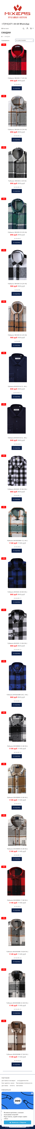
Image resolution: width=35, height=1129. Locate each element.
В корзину (16, 88)
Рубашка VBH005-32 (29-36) (17, 335)
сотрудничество (22, 1080)
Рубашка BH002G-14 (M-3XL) (17, 643)
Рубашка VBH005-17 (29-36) (17, 78)
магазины (19, 1085)
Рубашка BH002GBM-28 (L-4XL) (17, 694)
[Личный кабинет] (27, 28)
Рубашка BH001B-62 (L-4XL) (17, 386)
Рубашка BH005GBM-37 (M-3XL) (17, 1054)
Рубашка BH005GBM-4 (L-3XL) (17, 540)
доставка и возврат (8, 1080)
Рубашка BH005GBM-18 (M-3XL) (17, 951)
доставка (4, 1085)
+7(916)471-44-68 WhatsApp (15, 24)
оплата (12, 1085)
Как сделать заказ (7, 1083)
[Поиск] (23, 28)
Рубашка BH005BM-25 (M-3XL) (17, 797)
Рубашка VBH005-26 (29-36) (17, 129)
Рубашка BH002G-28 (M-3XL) (17, 592)
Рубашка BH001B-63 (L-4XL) (17, 438)
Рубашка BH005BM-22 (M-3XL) (17, 746)
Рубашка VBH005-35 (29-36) (17, 232)
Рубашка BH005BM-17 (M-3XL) (17, 900)
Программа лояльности (24, 1083)
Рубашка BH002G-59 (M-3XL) (17, 489)
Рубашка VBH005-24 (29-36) (17, 283)
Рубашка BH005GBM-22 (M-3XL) (17, 1003)
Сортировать (5, 40)
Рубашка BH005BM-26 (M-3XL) (17, 849)
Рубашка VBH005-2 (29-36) (17, 181)
